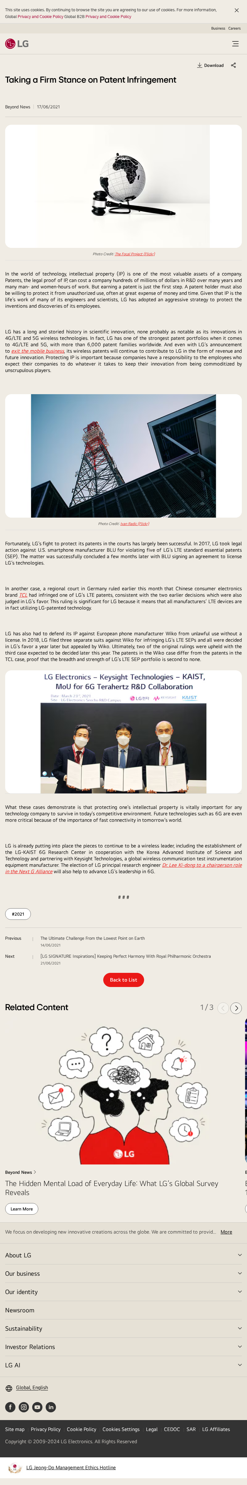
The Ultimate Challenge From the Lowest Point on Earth (93, 938)
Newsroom (19, 1310)
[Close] (237, 10)
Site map (14, 1429)
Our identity (21, 1291)
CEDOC (172, 1429)
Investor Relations (30, 1346)
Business (218, 28)
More (226, 1232)
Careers (234, 28)
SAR (191, 1429)
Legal (152, 1429)
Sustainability (23, 1328)
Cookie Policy (81, 1429)
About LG (18, 1255)
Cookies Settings (121, 1429)
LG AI (12, 1365)
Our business (22, 1273)
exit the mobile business (37, 351)
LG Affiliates (216, 1429)
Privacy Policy (45, 1429)
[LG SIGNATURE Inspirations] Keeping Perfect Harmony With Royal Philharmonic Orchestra (126, 956)
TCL (23, 595)
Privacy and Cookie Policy (40, 16)
